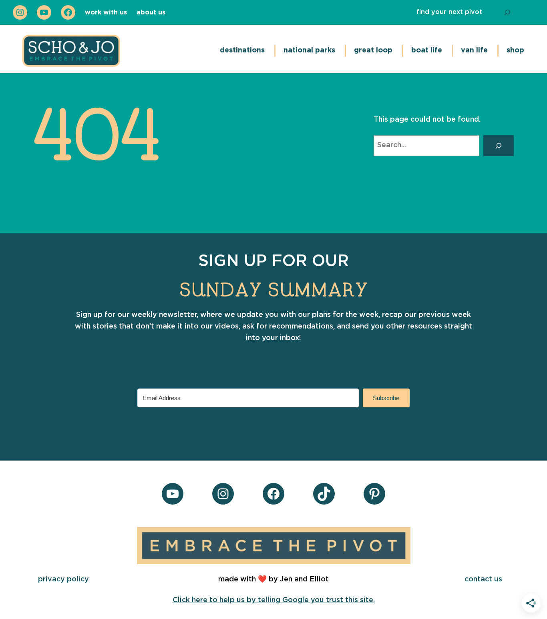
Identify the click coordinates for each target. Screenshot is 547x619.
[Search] (507, 12)
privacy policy (63, 579)
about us (151, 12)
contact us (483, 579)
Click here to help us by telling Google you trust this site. (274, 600)
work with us (106, 12)
